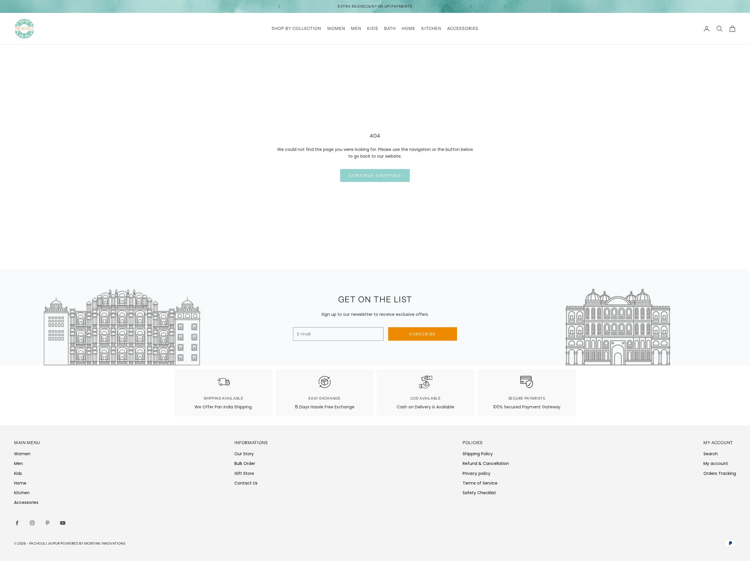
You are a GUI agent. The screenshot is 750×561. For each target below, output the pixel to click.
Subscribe (422, 334)
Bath (390, 28)
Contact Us (246, 483)
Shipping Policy (478, 454)
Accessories (462, 28)
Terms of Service (480, 483)
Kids (372, 28)
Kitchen (431, 28)
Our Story (244, 454)
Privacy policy (476, 473)
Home (408, 28)
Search (710, 454)
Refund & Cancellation (486, 463)
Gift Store (244, 473)
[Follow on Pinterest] (47, 523)
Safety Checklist (479, 493)
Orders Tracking (719, 473)
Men (356, 28)
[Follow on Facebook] (17, 523)
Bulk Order (244, 463)
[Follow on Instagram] (32, 523)
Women (336, 28)
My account (715, 463)
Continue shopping (375, 175)
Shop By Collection (296, 28)
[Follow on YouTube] (63, 523)
